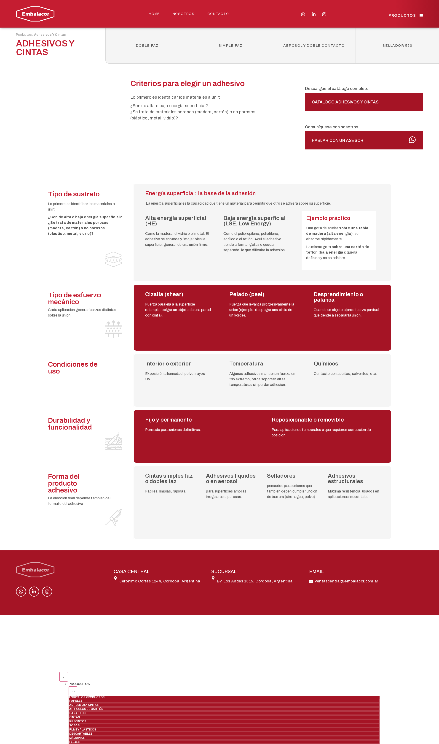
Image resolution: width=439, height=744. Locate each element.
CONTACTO (218, 14)
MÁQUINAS (77, 737)
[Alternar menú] (63, 677)
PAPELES (75, 700)
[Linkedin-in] (313, 14)
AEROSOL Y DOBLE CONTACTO (314, 45)
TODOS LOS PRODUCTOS (86, 697)
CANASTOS (77, 713)
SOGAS (74, 725)
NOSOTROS (184, 14)
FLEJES (74, 742)
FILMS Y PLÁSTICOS (82, 729)
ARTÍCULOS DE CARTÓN (86, 709)
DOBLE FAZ (147, 45)
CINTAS (74, 717)
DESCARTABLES (80, 733)
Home (154, 14)
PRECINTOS (77, 721)
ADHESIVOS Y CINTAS (84, 704)
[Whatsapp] (303, 14)
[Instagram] (324, 14)
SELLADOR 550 (397, 45)
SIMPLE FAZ (230, 45)
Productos (24, 34)
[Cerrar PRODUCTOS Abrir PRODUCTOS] (73, 691)
